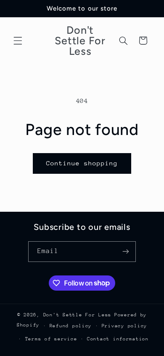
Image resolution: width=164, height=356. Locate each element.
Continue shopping (82, 163)
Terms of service (51, 339)
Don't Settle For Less (77, 315)
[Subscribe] (125, 251)
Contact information (118, 339)
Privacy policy (124, 326)
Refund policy (71, 326)
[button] (17, 40)
